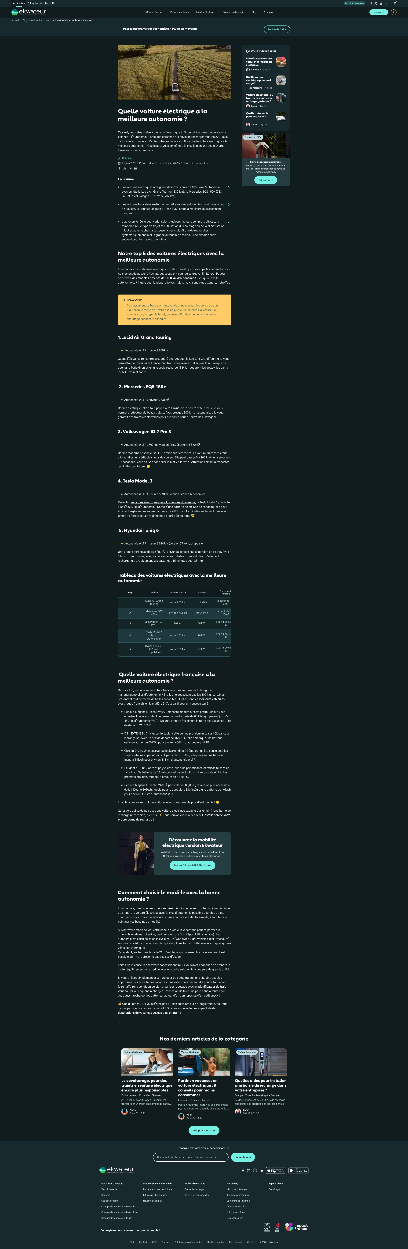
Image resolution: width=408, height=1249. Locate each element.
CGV (154, 1242)
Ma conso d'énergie (237, 1189)
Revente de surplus (152, 1201)
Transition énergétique (238, 1195)
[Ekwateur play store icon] (298, 1170)
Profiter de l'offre (277, 29)
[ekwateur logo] (28, 12)
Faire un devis (266, 180)
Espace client (276, 1184)
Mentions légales (215, 1242)
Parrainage (274, 1189)
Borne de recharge (194, 1189)
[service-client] (395, 3)
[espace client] (394, 12)
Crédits (251, 1242)
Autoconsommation (236, 1207)
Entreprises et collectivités (41, 3)
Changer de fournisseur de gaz (116, 1218)
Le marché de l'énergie (238, 1201)
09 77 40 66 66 (356, 3)
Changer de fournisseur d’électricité (119, 1212)
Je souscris (379, 12)
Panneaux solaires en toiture (157, 1189)
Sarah (254, 106)
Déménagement (235, 1218)
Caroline (127, 158)
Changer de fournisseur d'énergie (118, 1207)
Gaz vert (105, 1195)
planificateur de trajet (212, 986)
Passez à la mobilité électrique (192, 865)
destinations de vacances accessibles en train (148, 1012)
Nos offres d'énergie (112, 1184)
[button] (174, 1022)
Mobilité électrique (195, 1184)
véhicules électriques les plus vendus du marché (163, 502)
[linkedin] (386, 3)
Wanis (133, 1110)
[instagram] (381, 3)
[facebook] (371, 3)
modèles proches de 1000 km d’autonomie (166, 278)
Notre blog (232, 1184)
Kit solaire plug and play (155, 1195)
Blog (25, 20)
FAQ (132, 1242)
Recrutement (235, 1242)
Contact (143, 1242)
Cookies (166, 1242)
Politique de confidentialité (188, 1242)
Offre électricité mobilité (197, 1195)
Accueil (15, 20)
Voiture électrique (40, 20)
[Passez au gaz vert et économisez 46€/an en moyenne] (204, 29)
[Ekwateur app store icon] (276, 1170)
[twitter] (376, 3)
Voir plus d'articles (204, 1130)
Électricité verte (109, 1189)
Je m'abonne (243, 1157)
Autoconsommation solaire (157, 1184)
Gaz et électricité (109, 1201)
